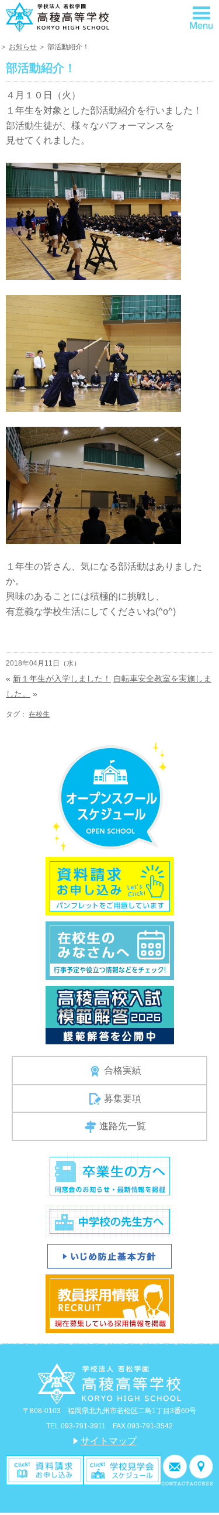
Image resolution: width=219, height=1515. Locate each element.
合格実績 (122, 1070)
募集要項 (122, 1098)
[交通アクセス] (201, 1470)
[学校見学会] (122, 1470)
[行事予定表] (110, 950)
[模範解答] (110, 1014)
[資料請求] (45, 1470)
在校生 (39, 714)
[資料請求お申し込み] (110, 885)
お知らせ (23, 47)
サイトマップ (109, 1441)
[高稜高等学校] (57, 16)
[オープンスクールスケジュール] (109, 796)
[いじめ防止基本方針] (109, 1255)
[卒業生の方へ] (110, 1175)
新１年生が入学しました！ (62, 678)
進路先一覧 (122, 1126)
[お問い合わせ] (175, 1470)
